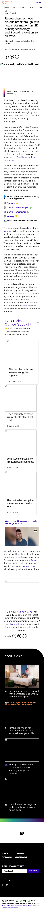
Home (22, 7)
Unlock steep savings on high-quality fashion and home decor (22, 807)
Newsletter (9, 7)
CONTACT (21, 857)
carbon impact (29, 566)
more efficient (30, 560)
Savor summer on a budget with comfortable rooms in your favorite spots (24, 694)
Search (33, 2)
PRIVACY (7, 857)
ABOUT (6, 854)
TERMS (19, 854)
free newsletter (25, 612)
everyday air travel (13, 557)
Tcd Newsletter (13, 866)
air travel (25, 306)
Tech (41, 7)
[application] (22, 536)
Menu (39, 2)
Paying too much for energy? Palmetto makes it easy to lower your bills (23, 731)
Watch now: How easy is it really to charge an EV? (21, 522)
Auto (32, 7)
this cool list (16, 624)
